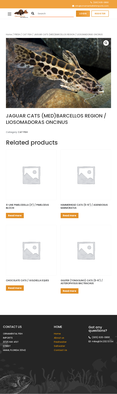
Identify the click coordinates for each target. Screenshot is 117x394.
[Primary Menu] (9, 13)
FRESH (17, 34)
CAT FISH (27, 34)
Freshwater (60, 341)
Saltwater (60, 346)
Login (83, 13)
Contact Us (60, 350)
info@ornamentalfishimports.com (92, 5)
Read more (14, 215)
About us (59, 337)
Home (9, 34)
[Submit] (33, 13)
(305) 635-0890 (101, 2)
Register (100, 13)
